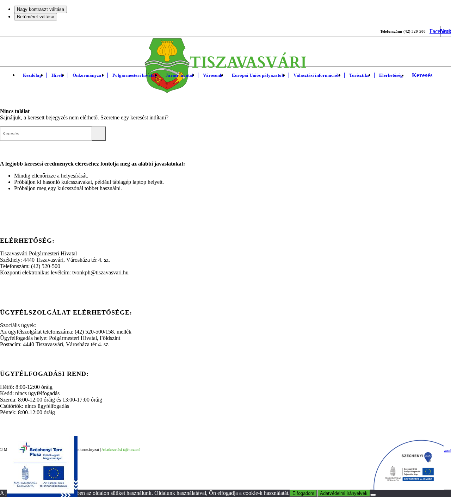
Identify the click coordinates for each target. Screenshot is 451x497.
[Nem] (373, 495)
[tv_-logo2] (225, 66)
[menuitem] (32, 75)
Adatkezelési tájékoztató (121, 449)
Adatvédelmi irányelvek (343, 493)
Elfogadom (303, 493)
